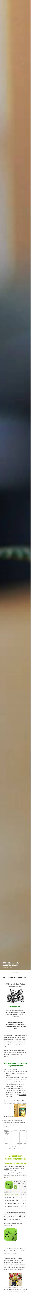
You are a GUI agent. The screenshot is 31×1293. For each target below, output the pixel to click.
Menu (16, 972)
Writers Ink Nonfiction (11, 964)
